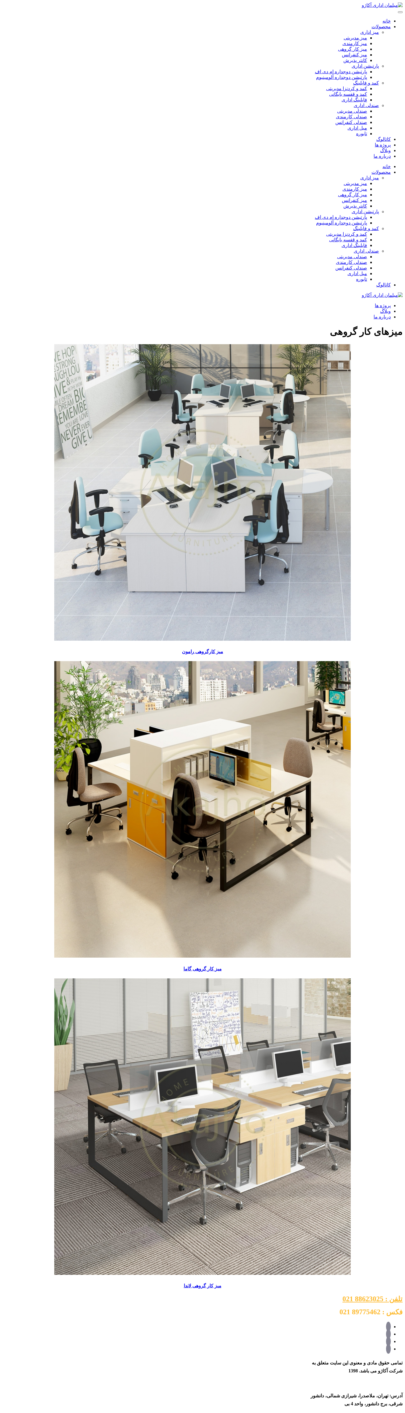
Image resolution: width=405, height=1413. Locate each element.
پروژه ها (383, 144)
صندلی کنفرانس (351, 122)
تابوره (361, 133)
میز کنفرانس (354, 54)
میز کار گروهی (352, 49)
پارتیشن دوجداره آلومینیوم (341, 77)
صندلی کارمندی (351, 116)
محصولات (381, 26)
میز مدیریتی (355, 37)
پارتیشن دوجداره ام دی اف (341, 71)
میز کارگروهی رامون (202, 651)
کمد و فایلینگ (366, 82)
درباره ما (382, 156)
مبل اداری (357, 127)
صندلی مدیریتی (352, 111)
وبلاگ (385, 150)
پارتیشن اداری (365, 65)
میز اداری (369, 32)
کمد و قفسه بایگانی (348, 94)
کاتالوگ (383, 139)
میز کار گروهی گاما (203, 968)
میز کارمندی (354, 43)
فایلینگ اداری (354, 99)
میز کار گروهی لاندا (202, 1285)
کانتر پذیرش (355, 60)
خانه (386, 20)
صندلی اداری (366, 105)
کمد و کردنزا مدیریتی (346, 88)
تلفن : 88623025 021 (372, 1299)
